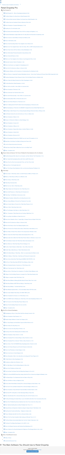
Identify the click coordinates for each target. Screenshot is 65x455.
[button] (1, 1)
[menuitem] (1, 3)
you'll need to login (37, 449)
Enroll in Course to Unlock (32, 451)
